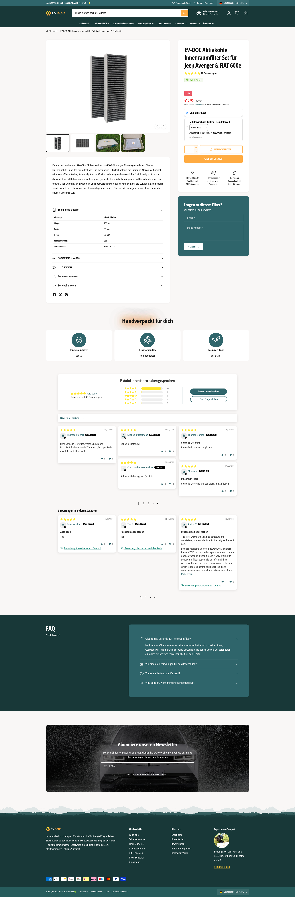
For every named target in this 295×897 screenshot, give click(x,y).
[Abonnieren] (190, 766)
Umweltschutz (178, 839)
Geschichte (176, 834)
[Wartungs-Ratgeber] (237, 13)
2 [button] (143, 503)
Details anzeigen (195, 137)
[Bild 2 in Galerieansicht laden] (82, 143)
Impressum (84, 892)
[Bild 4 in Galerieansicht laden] (133, 143)
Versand (198, 105)
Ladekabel (84, 23)
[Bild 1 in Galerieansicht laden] (57, 143)
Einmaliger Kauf (197, 112)
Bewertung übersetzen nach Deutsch (82, 548)
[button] (245, 13)
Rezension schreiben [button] (208, 391)
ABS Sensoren (136, 853)
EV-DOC (55, 892)
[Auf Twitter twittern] (60, 295)
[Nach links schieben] (157, 126)
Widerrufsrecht (96, 892)
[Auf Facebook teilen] (54, 295)
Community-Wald (183, 3)
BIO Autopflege (144, 23)
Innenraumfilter (136, 844)
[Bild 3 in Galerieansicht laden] (108, 143)
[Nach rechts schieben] (163, 126)
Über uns (207, 23)
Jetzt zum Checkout (213, 159)
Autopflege (134, 862)
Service (193, 23)
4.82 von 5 (92, 393)
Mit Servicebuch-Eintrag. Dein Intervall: (210, 122)
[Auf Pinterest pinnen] (66, 295)
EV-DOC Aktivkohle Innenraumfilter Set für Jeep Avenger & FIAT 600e (91, 31)
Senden (192, 247)
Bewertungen (178, 844)
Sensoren (179, 23)
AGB (107, 892)
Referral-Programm (205, 3)
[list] (147, 345)
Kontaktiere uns (222, 866)
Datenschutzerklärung (120, 892)
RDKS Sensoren (136, 857)
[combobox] (130, 13)
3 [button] (148, 503)
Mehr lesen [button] (187, 574)
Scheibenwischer (137, 839)
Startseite (53, 31)
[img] (68, 430)
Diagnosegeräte (137, 848)
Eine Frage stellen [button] (209, 399)
